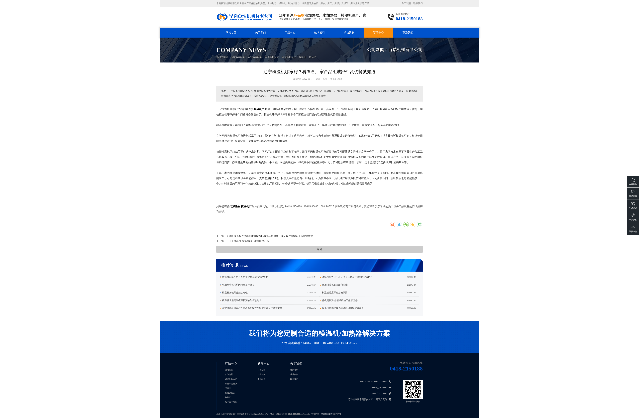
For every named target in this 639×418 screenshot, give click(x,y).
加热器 (236, 206)
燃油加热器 (230, 393)
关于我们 (406, 3)
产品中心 (290, 32)
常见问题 (262, 379)
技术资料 (319, 32)
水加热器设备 (255, 57)
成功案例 (349, 32)
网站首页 (231, 32)
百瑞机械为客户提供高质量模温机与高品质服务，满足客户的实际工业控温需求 (269, 236)
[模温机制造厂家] (244, 16)
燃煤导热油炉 (272, 57)
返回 (319, 249)
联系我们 (418, 3)
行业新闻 (262, 374)
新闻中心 (378, 32)
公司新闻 (262, 370)
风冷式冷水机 (231, 402)
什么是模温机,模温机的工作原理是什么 (247, 241)
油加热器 (229, 370)
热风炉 (312, 57)
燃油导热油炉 (289, 57)
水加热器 (229, 374)
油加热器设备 (238, 57)
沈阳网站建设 (327, 414)
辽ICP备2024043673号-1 (259, 414)
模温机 (302, 57)
